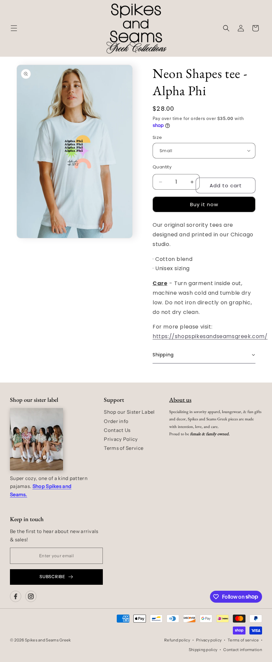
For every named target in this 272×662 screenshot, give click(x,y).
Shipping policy (203, 649)
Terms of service (243, 639)
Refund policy (177, 639)
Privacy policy (209, 639)
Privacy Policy (121, 439)
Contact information (242, 649)
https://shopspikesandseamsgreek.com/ (210, 336)
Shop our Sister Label (129, 412)
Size (157, 137)
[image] (36, 439)
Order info (116, 421)
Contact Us (117, 430)
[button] (14, 28)
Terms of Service (123, 448)
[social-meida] (15, 596)
